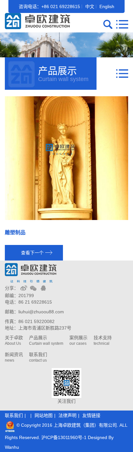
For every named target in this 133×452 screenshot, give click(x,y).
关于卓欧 (14, 340)
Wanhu (12, 447)
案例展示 (78, 340)
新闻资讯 (14, 357)
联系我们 (38, 357)
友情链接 (91, 415)
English (106, 6)
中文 (89, 6)
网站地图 (44, 415)
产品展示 (46, 340)
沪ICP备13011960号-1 (64, 437)
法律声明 (67, 415)
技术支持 (103, 340)
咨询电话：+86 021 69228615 (49, 6)
